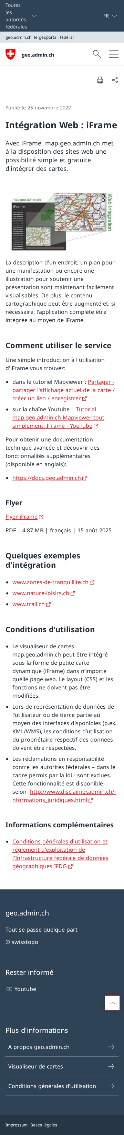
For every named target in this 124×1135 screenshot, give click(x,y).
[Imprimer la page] (99, 79)
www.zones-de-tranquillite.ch (50, 582)
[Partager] (115, 79)
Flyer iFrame (22, 516)
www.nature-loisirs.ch (40, 593)
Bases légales (43, 1125)
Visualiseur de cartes (35, 1066)
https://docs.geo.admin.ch (46, 478)
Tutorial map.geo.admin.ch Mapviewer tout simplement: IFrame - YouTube (58, 417)
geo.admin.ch (38, 54)
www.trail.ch (28, 604)
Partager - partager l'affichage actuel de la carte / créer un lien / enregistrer (63, 390)
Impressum (17, 1125)
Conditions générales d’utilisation (52, 1086)
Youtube (25, 989)
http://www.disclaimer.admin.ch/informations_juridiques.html (64, 796)
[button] (112, 1002)
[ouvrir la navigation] (113, 54)
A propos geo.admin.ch (39, 1047)
